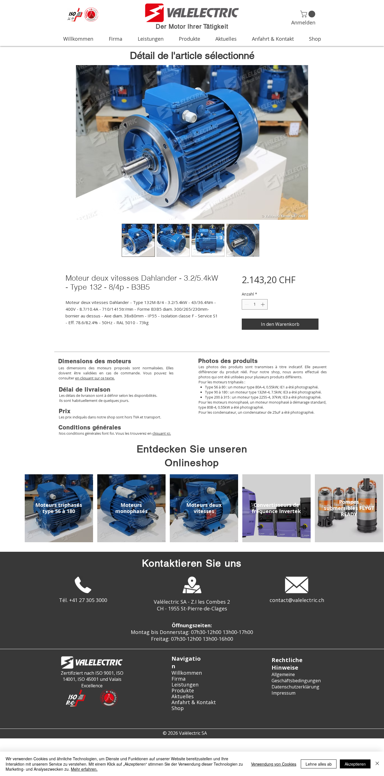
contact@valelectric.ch (297, 600)
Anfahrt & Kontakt (192, 702)
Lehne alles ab (319, 764)
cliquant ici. (161, 433)
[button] (308, 14)
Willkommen (186, 673)
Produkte (182, 690)
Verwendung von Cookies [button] (273, 764)
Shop (177, 708)
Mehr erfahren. (84, 769)
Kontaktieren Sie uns (192, 563)
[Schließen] (377, 764)
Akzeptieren (355, 764)
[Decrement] (246, 304)
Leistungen (184, 685)
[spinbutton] (255, 304)
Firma (178, 679)
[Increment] (263, 304)
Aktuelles (182, 696)
